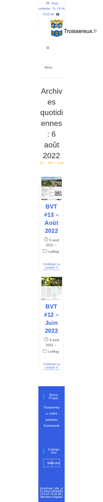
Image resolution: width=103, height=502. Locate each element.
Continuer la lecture (51, 266)
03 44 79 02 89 (51, 494)
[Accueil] (41, 163)
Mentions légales (51, 497)
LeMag (53, 251)
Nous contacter (53, 491)
